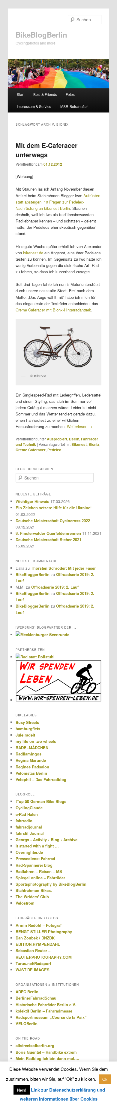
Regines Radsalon (32, 767)
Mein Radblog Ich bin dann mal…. (47, 1058)
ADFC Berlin (27, 991)
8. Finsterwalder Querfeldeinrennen (48, 533)
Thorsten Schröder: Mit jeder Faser (63, 568)
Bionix (93, 444)
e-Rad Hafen (27, 814)
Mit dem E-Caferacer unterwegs (46, 150)
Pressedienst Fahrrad (35, 858)
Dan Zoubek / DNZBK (35, 938)
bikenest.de (33, 253)
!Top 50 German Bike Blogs (41, 801)
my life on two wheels (36, 741)
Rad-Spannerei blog (34, 865)
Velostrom (25, 903)
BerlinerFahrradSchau (36, 998)
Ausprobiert (57, 439)
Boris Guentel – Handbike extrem (46, 1052)
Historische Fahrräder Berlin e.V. (46, 1004)
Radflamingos (28, 754)
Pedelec (54, 449)
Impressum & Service (34, 106)
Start (20, 94)
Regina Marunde (31, 760)
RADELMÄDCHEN (32, 747)
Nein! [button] (21, 1090)
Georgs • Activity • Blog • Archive (46, 839)
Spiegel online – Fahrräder (40, 878)
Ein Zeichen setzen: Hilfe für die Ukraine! (54, 507)
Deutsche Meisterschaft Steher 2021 (48, 539)
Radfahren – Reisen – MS (39, 871)
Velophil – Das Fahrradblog (41, 779)
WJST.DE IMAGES (33, 970)
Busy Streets (27, 722)
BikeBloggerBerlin (33, 574)
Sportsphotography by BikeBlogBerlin (51, 884)
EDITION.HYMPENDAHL (38, 944)
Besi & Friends (45, 94)
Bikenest (79, 444)
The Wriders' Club (32, 896)
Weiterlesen (79, 426)
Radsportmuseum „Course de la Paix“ (51, 1017)
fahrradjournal (29, 827)
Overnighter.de (29, 852)
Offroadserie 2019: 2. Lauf (55, 587)
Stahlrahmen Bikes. (34, 890)
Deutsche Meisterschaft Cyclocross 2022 (53, 520)
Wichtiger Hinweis (32, 501)
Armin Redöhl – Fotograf (39, 925)
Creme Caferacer (31, 449)
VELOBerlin (27, 1023)
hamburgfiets (28, 728)
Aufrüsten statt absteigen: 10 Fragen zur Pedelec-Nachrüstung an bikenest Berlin (58, 202)
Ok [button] (104, 1079)
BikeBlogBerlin (41, 34)
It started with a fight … (37, 846)
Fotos (70, 94)
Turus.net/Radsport (33, 963)
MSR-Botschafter (74, 106)
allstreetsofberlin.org (35, 1045)
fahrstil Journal (30, 833)
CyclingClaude (29, 807)
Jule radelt (25, 735)
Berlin (74, 439)
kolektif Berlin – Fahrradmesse (44, 1011)
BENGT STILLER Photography (44, 931)
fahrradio (24, 820)
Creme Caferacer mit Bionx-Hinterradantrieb (53, 310)
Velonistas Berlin (31, 773)
